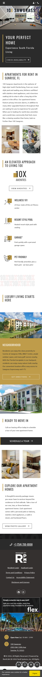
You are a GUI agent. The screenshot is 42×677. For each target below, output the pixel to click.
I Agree (34, 673)
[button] (34, 3)
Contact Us (10, 577)
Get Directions (20, 377)
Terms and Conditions (14, 572)
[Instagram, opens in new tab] (23, 592)
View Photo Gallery (16, 526)
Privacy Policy (29, 572)
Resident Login (13, 567)
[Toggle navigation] (4, 3)
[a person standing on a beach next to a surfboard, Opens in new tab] (21, 605)
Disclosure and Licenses (21, 582)
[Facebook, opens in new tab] (19, 592)
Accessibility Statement (25, 577)
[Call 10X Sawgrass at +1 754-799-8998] (38, 3)
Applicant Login (27, 567)
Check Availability (17, 60)
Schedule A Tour (20, 441)
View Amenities (19, 188)
